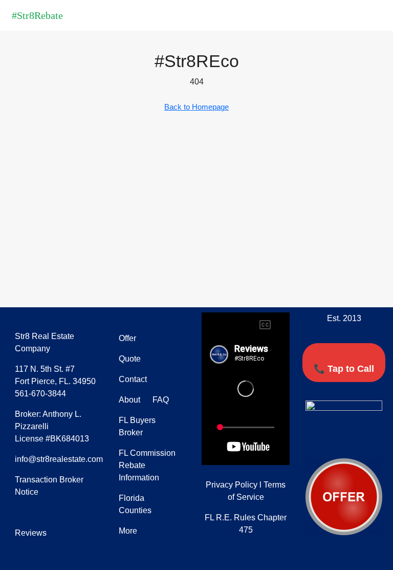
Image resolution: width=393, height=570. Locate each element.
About (129, 399)
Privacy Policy (231, 484)
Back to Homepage (196, 106)
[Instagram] (372, 440)
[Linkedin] (353, 440)
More (128, 530)
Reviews (31, 533)
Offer (127, 338)
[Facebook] (316, 440)
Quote (130, 358)
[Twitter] (334, 440)
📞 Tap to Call (344, 369)
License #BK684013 (52, 438)
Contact (133, 379)
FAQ (159, 399)
